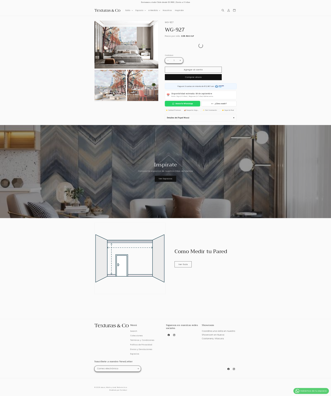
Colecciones (136, 335)
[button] (129, 10)
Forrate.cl (123, 390)
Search (133, 331)
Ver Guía (183, 264)
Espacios (134, 354)
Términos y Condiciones (142, 340)
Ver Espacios (165, 178)
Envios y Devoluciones (141, 349)
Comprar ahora (193, 77)
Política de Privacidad (141, 344)
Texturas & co (122, 387)
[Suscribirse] (138, 369)
